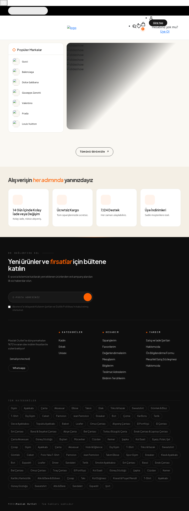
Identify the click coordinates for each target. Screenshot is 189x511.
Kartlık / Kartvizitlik (21, 478)
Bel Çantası (90, 431)
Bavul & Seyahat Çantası (43, 431)
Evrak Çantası (162, 462)
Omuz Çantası (98, 423)
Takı (83, 478)
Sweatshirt (138, 408)
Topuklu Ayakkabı (45, 423)
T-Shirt (14, 416)
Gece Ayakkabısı (20, 423)
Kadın (62, 340)
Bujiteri (63, 439)
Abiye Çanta (70, 431)
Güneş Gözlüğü (44, 439)
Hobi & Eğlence (94, 447)
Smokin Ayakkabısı (105, 462)
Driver (55, 462)
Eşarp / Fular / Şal (161, 439)
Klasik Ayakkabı (169, 455)
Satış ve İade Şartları (158, 340)
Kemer (111, 439)
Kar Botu (142, 416)
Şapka (125, 439)
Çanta (44, 408)
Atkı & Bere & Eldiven (49, 478)
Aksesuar (59, 408)
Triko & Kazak (118, 408)
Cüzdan (96, 439)
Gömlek (15, 455)
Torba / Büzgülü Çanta (115, 431)
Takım (88, 408)
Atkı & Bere (60, 486)
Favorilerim (109, 346)
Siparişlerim (109, 340)
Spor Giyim (132, 455)
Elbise (75, 408)
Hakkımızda (153, 346)
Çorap (14, 447)
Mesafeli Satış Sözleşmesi (161, 359)
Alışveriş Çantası (121, 423)
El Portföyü (143, 423)
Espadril (26, 462)
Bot (114, 416)
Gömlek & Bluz (159, 408)
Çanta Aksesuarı (20, 439)
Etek (101, 408)
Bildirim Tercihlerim (113, 378)
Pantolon (61, 416)
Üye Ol (164, 31)
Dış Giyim (30, 416)
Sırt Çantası (17, 431)
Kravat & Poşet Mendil (125, 478)
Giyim (14, 408)
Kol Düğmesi (99, 478)
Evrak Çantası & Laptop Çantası (151, 431)
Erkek (62, 346)
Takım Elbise (112, 455)
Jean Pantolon (81, 416)
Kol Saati (140, 439)
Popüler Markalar (29, 50)
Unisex (62, 353)
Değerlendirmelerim (114, 353)
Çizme (126, 416)
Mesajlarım (108, 359)
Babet (65, 423)
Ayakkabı (29, 408)
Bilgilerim (108, 365)
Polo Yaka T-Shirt (50, 455)
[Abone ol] (88, 297)
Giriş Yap (158, 22)
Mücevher (79, 439)
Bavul (145, 462)
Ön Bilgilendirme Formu (160, 353)
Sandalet (70, 462)
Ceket (45, 416)
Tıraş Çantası (60, 470)
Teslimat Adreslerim (114, 371)
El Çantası (161, 423)
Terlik (156, 416)
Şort (107, 486)
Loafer (79, 423)
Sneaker (100, 416)
